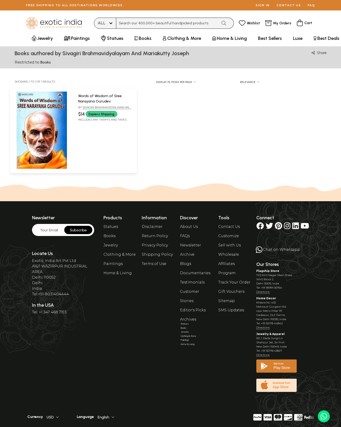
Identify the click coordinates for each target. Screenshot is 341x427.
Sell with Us (229, 245)
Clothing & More (119, 254)
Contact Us (229, 226)
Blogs (185, 263)
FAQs (185, 236)
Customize (228, 236)
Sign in (263, 5)
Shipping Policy (157, 254)
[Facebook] (260, 227)
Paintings (113, 263)
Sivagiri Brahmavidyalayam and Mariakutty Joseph (104, 109)
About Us (189, 226)
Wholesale (228, 254)
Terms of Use (154, 263)
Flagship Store (267, 271)
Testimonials (192, 282)
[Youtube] (305, 227)
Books (109, 236)
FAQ (311, 5)
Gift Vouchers (231, 291)
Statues (110, 226)
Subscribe (78, 230)
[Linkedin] (295, 227)
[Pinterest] (278, 227)
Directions (263, 291)
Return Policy (155, 236)
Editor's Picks (193, 310)
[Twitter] (269, 227)
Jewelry (110, 245)
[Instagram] (287, 227)
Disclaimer (152, 226)
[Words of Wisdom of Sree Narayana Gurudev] (42, 167)
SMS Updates (231, 310)
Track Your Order (234, 282)
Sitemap (226, 301)
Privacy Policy (155, 245)
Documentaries (195, 273)
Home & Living (117, 273)
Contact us (289, 5)
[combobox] (167, 23)
